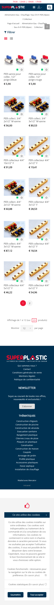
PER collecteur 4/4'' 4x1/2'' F (39, 245)
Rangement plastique (27, 435)
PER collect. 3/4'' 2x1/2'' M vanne (12, 120)
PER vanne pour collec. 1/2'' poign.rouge (37, 76)
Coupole (27, 452)
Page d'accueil (13, 23)
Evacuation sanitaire (27, 431)
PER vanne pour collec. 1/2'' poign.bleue (12, 76)
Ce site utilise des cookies (26, 514)
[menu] (34, 7)
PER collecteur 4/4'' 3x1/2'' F (39, 203)
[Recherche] (49, 7)
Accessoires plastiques (27, 462)
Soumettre (16, 594)
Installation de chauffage (27, 469)
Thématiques (27, 415)
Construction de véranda (27, 428)
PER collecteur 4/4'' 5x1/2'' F (14, 287)
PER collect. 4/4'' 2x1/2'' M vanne (12, 203)
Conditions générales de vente (27, 372)
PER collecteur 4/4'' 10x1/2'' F (14, 162)
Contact (27, 369)
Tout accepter (36, 594)
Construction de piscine (27, 424)
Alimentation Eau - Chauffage (34, 23)
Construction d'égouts (27, 421)
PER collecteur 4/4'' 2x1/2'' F (39, 162)
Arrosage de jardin (27, 455)
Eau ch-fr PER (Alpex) (23, 27)
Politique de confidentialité (27, 379)
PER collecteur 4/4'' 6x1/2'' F (39, 287)
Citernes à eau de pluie (27, 438)
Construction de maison (27, 448)
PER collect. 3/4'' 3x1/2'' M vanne (37, 120)
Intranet (27, 485)
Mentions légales (27, 376)
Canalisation (27, 445)
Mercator (32, 480)
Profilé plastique (27, 459)
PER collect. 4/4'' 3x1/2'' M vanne (12, 245)
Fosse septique (27, 466)
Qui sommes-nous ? (27, 365)
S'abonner (27, 406)
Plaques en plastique (27, 441)
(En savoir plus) (31, 575)
